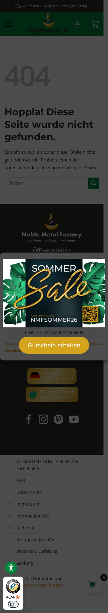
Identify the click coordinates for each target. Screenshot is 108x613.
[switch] (13, 604)
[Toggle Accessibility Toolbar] (11, 567)
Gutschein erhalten (54, 345)
